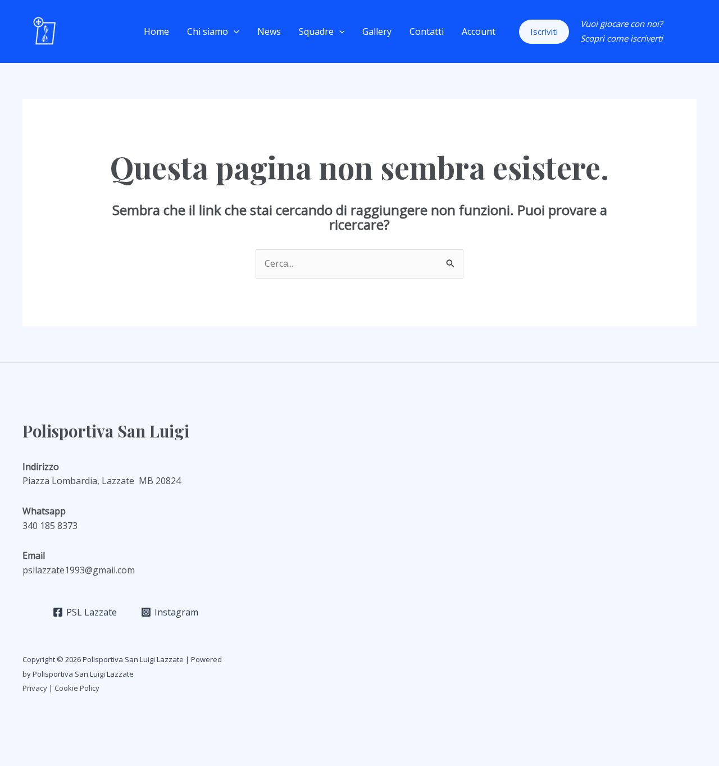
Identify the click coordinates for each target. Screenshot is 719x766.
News (269, 31)
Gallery (377, 31)
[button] (233, 31)
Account (478, 31)
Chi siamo (207, 31)
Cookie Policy (77, 688)
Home (156, 31)
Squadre (316, 31)
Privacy (34, 688)
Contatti (426, 31)
